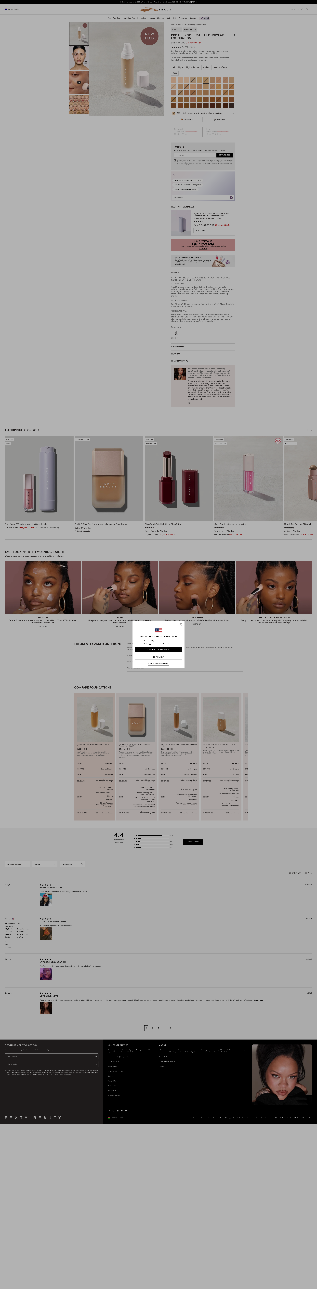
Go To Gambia (158, 657)
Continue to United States (158, 649)
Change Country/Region (158, 664)
